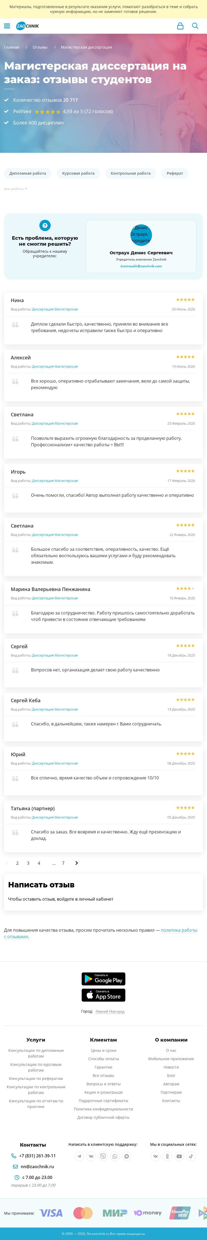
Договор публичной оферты (103, 1117)
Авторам (171, 1083)
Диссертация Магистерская (55, 309)
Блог (171, 1075)
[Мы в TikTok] (191, 1156)
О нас (171, 1050)
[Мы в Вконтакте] (91, 1156)
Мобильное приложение (171, 1058)
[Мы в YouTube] (179, 1156)
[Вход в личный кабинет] (180, 25)
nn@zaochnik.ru (37, 1167)
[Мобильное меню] (7, 25)
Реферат (175, 173)
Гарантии (103, 1067)
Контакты (171, 1100)
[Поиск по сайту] (195, 25)
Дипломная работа (27, 173)
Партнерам (171, 1092)
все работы (14, 189)
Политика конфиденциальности (103, 1108)
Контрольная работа (131, 173)
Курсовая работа (78, 173)
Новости (171, 1067)
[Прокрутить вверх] (195, 1217)
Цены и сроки (103, 1050)
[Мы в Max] (127, 1156)
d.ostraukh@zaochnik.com (141, 266)
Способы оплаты (103, 1058)
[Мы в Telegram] (79, 1156)
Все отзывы (103, 1075)
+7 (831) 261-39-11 (37, 1156)
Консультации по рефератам (36, 1078)
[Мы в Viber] (103, 1156)
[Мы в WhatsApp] (115, 1156)
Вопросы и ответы (104, 1083)
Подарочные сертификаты (103, 1100)
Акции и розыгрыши (103, 1092)
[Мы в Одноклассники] (167, 1156)
